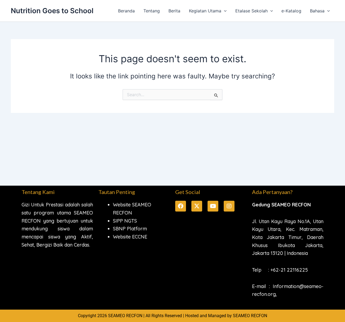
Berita (174, 10)
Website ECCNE (130, 237)
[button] (224, 11)
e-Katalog (291, 10)
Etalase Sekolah (251, 10)
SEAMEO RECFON (250, 315)
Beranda (126, 10)
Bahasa (317, 10)
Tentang (151, 10)
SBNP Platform (130, 229)
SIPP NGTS (125, 221)
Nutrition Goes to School (52, 10)
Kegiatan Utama (205, 10)
